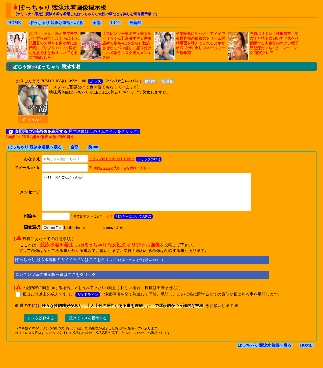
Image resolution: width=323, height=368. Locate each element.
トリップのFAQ (149, 159)
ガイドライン (87, 295)
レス (97, 81)
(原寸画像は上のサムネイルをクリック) (77, 131)
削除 (151, 81)
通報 (169, 81)
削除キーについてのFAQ (133, 216)
